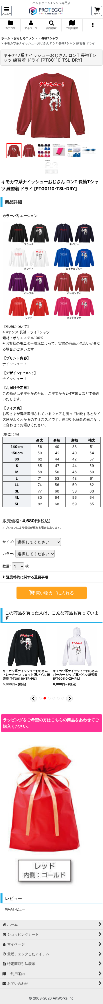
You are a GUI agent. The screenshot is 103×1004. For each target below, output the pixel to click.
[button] (6, 11)
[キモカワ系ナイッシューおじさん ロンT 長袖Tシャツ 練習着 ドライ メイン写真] (51, 104)
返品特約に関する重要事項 (27, 577)
